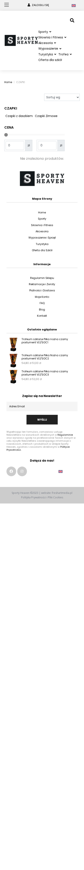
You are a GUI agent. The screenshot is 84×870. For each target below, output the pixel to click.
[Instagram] (22, 471)
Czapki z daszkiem (19, 116)
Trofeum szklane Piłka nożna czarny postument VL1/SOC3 (45, 373)
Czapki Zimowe (46, 116)
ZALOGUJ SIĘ (40, 5)
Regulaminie (65, 435)
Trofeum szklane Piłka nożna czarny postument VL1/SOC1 (45, 340)
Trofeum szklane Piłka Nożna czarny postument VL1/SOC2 (45, 356)
